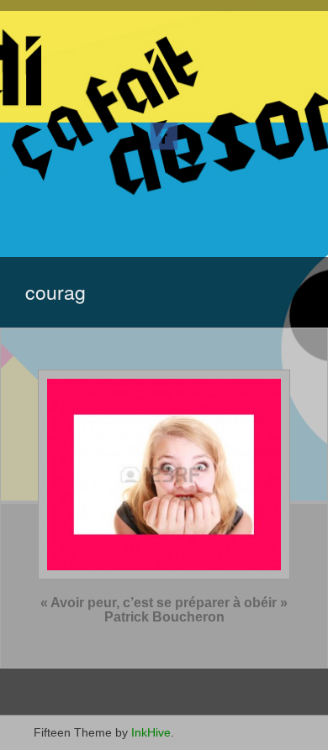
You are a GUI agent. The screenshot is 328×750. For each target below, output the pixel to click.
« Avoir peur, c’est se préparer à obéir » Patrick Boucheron (164, 610)
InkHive (151, 732)
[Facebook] (164, 135)
